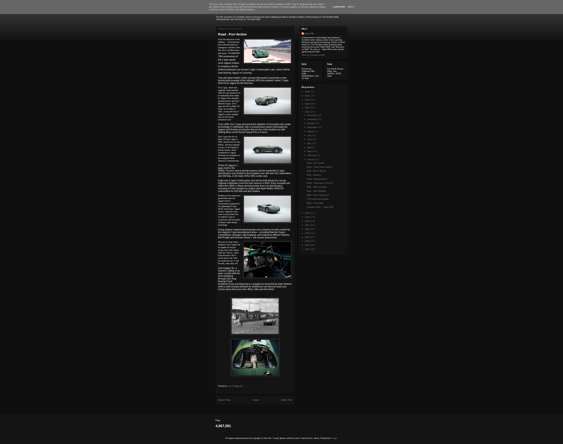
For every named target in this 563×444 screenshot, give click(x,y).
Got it (351, 7)
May (309, 143)
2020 (307, 213)
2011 (307, 249)
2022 (307, 108)
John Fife (309, 33)
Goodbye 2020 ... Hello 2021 (320, 207)
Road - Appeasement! (317, 179)
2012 (307, 245)
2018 (307, 221)
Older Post (286, 400)
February (311, 155)
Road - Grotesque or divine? (320, 183)
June (309, 139)
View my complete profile (313, 55)
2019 (307, 217)
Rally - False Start (315, 203)
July (309, 135)
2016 (307, 229)
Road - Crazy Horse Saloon (319, 167)
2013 (307, 241)
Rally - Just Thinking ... (317, 191)
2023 (307, 104)
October (311, 123)
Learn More (339, 7)
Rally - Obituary (314, 175)
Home (256, 400)
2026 (307, 92)
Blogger (334, 438)
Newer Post (224, 400)
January (311, 159)
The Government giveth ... (319, 199)
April (309, 147)
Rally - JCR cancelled (317, 187)
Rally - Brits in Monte (316, 171)
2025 (307, 95)
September (312, 127)
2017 (307, 225)
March (310, 151)
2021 (307, 112)
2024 (307, 100)
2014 (307, 237)
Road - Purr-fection (315, 163)
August (310, 131)
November (312, 119)
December (312, 115)
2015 (307, 233)
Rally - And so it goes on (318, 195)
